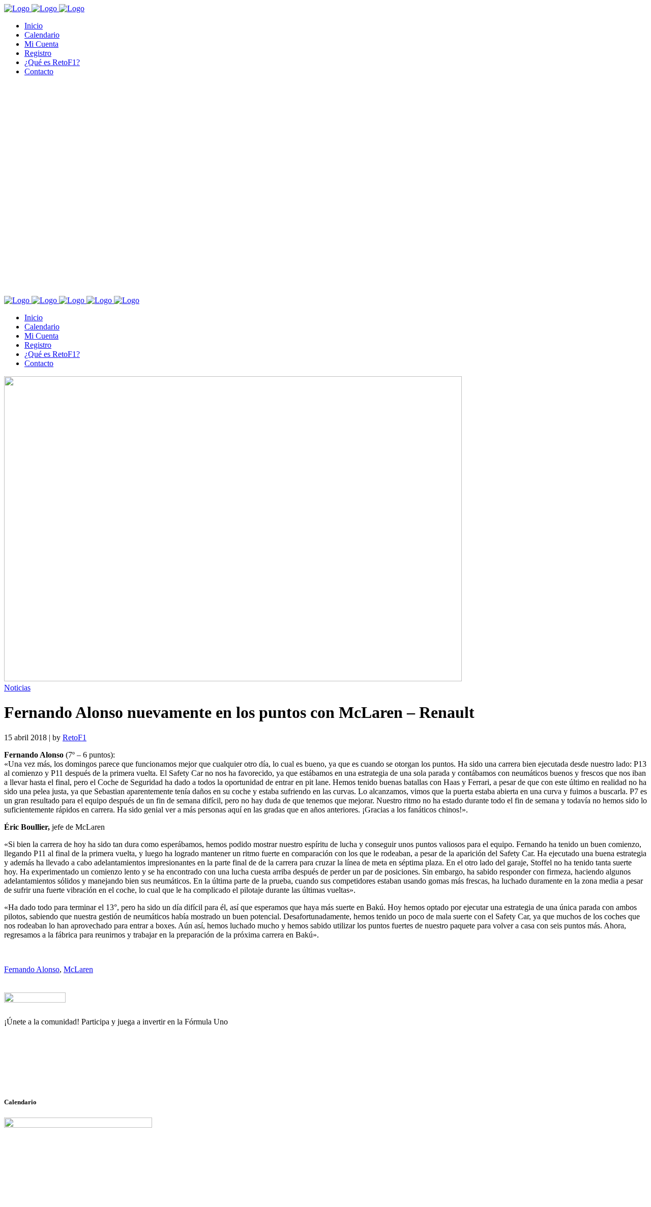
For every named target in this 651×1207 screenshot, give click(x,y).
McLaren (78, 969)
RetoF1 (74, 737)
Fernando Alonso (32, 969)
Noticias (17, 687)
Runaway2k (53, 1071)
